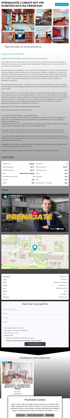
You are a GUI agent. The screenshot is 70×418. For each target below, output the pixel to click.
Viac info (55, 410)
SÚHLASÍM (49, 415)
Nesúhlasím (21, 415)
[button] (34, 248)
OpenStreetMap (59, 268)
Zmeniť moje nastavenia (35, 415)
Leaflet (47, 268)
